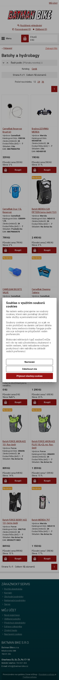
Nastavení (30, 362)
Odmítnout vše (29, 369)
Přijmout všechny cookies (29, 376)
